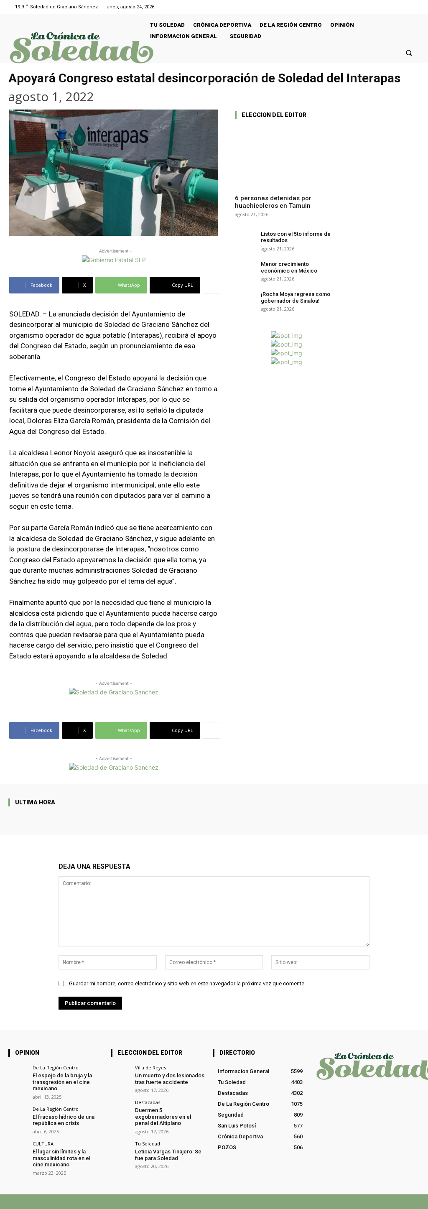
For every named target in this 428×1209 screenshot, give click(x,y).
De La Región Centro (56, 1067)
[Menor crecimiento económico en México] (245, 268)
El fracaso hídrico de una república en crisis (63, 1120)
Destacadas (147, 1102)
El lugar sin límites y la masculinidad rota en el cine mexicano (61, 1158)
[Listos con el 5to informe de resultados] (245, 238)
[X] (316, 1201)
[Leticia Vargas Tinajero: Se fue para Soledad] (120, 1150)
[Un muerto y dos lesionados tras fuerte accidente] (120, 1074)
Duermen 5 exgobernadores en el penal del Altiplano (163, 1116)
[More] (211, 285)
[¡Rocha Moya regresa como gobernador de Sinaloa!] (245, 298)
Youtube (410, 1201)
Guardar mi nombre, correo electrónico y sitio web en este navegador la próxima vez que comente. (187, 983)
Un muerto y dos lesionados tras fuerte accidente (169, 1078)
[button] (409, 52)
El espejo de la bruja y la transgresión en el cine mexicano (62, 1082)
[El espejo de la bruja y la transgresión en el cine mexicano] (17, 1074)
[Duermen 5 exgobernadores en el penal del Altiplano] (120, 1109)
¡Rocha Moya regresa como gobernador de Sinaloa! (295, 297)
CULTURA (43, 1143)
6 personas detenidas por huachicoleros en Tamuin (273, 201)
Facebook (289, 1201)
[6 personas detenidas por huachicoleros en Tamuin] (286, 157)
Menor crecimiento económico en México (289, 267)
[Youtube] (414, 7)
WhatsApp (364, 1201)
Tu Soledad (147, 1143)
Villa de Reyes (150, 1067)
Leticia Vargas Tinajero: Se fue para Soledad (168, 1154)
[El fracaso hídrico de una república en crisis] (17, 1116)
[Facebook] (404, 7)
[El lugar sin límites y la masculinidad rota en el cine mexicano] (17, 1150)
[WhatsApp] (342, 1201)
